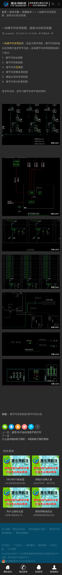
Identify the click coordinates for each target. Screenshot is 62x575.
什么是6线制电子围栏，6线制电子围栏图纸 (25, 439)
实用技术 (27, 11)
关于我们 (6, 545)
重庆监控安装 (19, 529)
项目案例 (30, 545)
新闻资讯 (42, 545)
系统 (19, 43)
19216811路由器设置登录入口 (22, 479)
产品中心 (18, 545)
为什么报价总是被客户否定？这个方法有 (28, 511)
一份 (4, 43)
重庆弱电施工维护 (37, 529)
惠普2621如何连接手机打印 (26, 432)
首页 (4, 11)
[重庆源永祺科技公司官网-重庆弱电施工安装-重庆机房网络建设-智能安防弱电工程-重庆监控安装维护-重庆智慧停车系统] (27, 4)
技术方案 (14, 11)
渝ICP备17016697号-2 (18, 557)
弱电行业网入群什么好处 (48, 479)
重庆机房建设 (22, 533)
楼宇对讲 (12, 43)
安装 (18, 67)
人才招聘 (12, 549)
